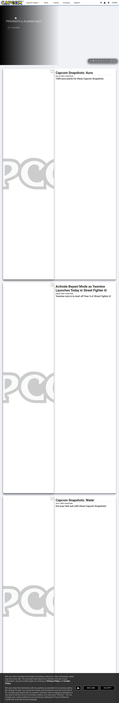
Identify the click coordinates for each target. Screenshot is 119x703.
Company (66, 3)
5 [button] (101, 61)
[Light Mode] (108, 2)
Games (56, 3)
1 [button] (91, 61)
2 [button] (93, 61)
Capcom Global (32, 3)
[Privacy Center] (105, 2)
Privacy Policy (53, 681)
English (114, 2)
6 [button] (103, 61)
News (46, 3)
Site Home (12, 3)
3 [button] (96, 61)
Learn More (15, 28)
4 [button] (98, 61)
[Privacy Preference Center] (78, 688)
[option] (59, 35)
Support (77, 3)
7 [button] (106, 61)
